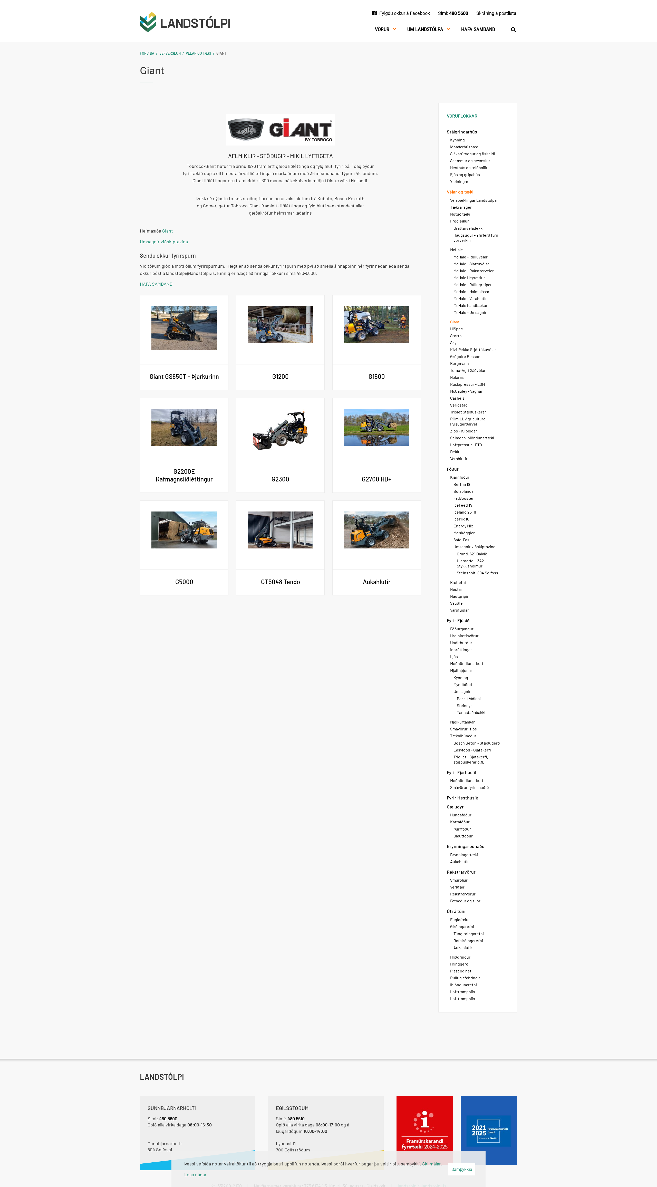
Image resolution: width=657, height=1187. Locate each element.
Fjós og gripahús (465, 174)
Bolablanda (463, 491)
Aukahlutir (459, 861)
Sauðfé (456, 603)
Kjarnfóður (459, 477)
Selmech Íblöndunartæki (472, 437)
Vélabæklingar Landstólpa (473, 200)
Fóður (453, 469)
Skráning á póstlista (496, 13)
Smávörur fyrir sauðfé (469, 787)
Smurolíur (459, 879)
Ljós (454, 656)
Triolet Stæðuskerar (468, 411)
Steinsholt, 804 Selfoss (477, 572)
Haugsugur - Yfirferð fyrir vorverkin (475, 238)
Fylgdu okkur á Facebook (404, 13)
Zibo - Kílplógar (463, 430)
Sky (453, 342)
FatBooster (463, 498)
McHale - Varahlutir (470, 298)
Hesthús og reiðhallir (469, 167)
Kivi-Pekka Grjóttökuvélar (473, 349)
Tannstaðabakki (471, 712)
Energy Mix (463, 525)
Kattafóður (460, 821)
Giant (221, 53)
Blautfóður (463, 835)
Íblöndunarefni (463, 984)
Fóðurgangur (462, 628)
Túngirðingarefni (468, 933)
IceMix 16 (461, 518)
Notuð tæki (460, 213)
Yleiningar (459, 181)
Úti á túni (456, 911)
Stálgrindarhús (462, 131)
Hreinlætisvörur (464, 635)
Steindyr (464, 705)
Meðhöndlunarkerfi (467, 663)
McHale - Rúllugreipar (472, 284)
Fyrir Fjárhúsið (461, 772)
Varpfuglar (459, 609)
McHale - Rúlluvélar (470, 256)
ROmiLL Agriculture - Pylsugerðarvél (469, 421)
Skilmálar (431, 1163)
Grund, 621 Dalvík (472, 553)
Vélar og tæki (198, 53)
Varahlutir (459, 458)
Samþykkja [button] (461, 1169)
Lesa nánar (195, 1174)
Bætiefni (458, 582)
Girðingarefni (462, 926)
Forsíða (147, 53)
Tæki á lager (461, 207)
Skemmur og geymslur (470, 160)
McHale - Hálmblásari (471, 291)
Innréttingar (461, 649)
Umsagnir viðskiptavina (164, 241)
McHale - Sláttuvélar (471, 263)
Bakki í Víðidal (469, 698)
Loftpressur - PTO (466, 444)
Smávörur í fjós (463, 728)
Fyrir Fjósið (458, 620)
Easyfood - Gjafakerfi (472, 749)
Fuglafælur (460, 919)
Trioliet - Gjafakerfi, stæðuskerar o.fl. (470, 759)
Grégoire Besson (465, 356)
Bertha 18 (461, 484)
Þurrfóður (462, 828)
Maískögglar (464, 532)
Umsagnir (462, 691)
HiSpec (456, 328)
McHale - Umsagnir (470, 312)
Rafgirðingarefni (468, 940)
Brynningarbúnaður (466, 846)
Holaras (457, 377)
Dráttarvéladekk (467, 228)
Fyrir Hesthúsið (462, 797)
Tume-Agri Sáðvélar (468, 370)
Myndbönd (462, 684)
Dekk (454, 451)
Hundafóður (460, 814)
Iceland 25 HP (465, 511)
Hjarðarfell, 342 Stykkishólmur (470, 563)
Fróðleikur (459, 220)
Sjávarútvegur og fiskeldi (472, 153)
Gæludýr (455, 806)
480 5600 (458, 13)
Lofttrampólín (462, 991)
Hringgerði (459, 963)
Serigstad (459, 404)
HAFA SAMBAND (156, 284)
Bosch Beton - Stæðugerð (476, 742)
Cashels (457, 397)
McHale (456, 249)
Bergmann (459, 363)
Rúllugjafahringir (465, 977)
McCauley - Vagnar (466, 391)
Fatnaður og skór (465, 900)
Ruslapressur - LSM (467, 384)
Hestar (456, 589)
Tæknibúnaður (463, 735)
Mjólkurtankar (462, 721)
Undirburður (461, 642)
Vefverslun (170, 53)
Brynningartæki (464, 854)
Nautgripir (459, 596)
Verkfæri (458, 886)
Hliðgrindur (460, 956)
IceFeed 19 (462, 505)
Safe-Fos (461, 539)
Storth (456, 335)
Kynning (457, 139)
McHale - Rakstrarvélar (473, 270)
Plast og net (460, 970)
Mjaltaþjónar (461, 670)
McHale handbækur (470, 305)
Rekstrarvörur (461, 872)
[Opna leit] (513, 29)
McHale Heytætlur (469, 277)
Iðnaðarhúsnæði (464, 146)
